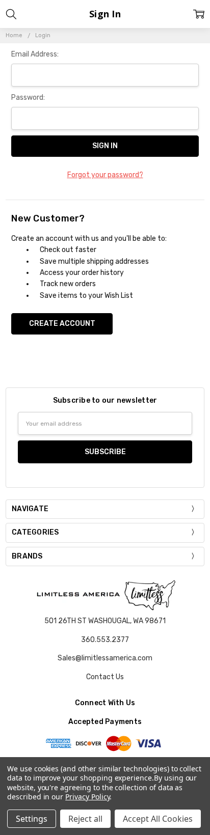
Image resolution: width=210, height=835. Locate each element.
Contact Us (105, 677)
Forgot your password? (105, 175)
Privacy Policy (87, 796)
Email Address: (35, 54)
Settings (31, 818)
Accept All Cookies (158, 818)
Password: (28, 97)
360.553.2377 (105, 639)
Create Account (62, 323)
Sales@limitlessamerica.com (105, 658)
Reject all (85, 818)
